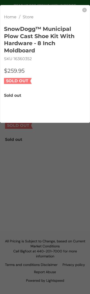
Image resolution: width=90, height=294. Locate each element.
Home (10, 17)
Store (28, 17)
